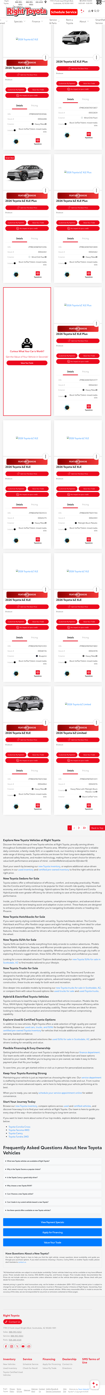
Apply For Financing (52, 1364)
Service (27, 1359)
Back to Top (97, 827)
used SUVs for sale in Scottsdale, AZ (70, 1039)
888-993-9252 (18, 3)
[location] (45, 2)
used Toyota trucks (89, 990)
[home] (89, 11)
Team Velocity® (84, 1389)
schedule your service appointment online (60, 1092)
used (66, 1105)
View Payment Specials (52, 1222)
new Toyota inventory (49, 866)
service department (91, 1077)
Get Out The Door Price (28, 75)
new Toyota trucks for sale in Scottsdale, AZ (78, 987)
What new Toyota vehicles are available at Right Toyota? (28, 1161)
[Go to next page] (78, 827)
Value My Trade (49, 1368)
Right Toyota (5, 1390)
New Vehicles (9, 1364)
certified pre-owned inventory (54, 869)
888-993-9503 (29, 3)
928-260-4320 (15, 1339)
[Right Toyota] (26, 10)
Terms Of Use (19, 1390)
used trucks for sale (64, 990)
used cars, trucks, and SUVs (39, 1027)
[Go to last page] (84, 827)
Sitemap (27, 1390)
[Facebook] (6, 1346)
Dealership (69, 1359)
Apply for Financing (53, 1232)
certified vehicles (82, 1105)
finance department (89, 1052)
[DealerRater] (29, 1346)
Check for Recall (30, 1368)
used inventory (25, 869)
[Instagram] (11, 1346)
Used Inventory (10, 1368)
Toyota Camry (16, 1133)
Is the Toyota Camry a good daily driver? (22, 1177)
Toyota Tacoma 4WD (19, 1129)
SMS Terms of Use (91, 1360)
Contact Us (14, 1321)
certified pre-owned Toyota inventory (22, 1030)
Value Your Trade (38, 90)
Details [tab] (19, 105)
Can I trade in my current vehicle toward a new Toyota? (27, 1202)
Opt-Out (65, 1390)
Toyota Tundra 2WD (19, 1136)
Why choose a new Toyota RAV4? (19, 1185)
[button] (45, 57)
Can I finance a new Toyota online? (20, 1194)
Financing (49, 1359)
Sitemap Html (34, 1390)
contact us (22, 1262)
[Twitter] (97, 3)
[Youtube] (100, 3)
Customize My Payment (16, 90)
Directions (67, 1368)
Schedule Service (30, 1364)
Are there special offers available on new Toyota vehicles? (29, 1210)
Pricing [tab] (34, 105)
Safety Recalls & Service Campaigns (53, 1390)
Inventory (9, 1359)
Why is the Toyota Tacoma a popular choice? (24, 1169)
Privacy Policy (12, 1390)
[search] (95, 11)
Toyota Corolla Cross (19, 1126)
